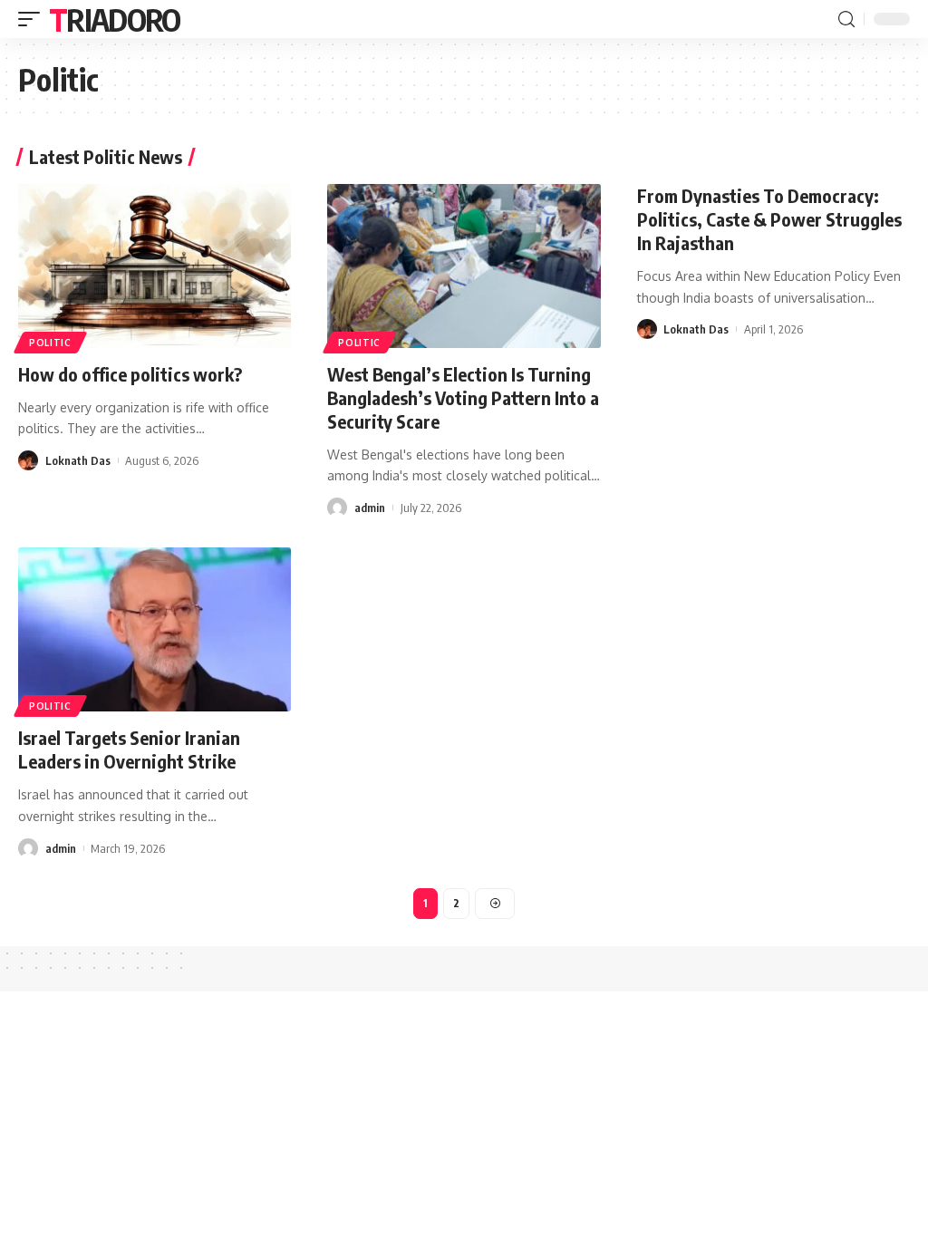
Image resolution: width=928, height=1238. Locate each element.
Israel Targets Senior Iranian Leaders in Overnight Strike (129, 749)
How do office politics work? (130, 374)
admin (369, 507)
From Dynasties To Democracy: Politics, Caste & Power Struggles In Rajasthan (769, 219)
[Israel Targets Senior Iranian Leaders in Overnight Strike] (154, 629)
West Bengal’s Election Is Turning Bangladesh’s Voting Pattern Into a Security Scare (463, 397)
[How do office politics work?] (154, 266)
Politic (50, 342)
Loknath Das (78, 460)
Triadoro (114, 19)
